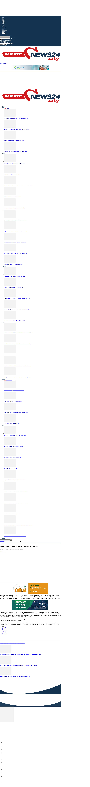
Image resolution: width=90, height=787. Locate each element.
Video (3, 481)
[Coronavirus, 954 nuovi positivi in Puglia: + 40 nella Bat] (10, 285)
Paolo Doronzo (2, 551)
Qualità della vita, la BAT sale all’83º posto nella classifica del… (14, 276)
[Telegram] (29, 555)
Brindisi (3, 22)
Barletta (3, 19)
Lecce (3, 26)
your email (11, 43)
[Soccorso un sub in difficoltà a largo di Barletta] (10, 172)
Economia (4, 266)
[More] (33, 555)
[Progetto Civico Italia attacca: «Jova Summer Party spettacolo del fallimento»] (10, 363)
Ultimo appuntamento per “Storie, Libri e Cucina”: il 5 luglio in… (14, 320)
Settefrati (4, 632)
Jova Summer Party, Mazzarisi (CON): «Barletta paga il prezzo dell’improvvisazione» (18, 332)
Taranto (3, 31)
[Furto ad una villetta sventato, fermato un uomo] (10, 194)
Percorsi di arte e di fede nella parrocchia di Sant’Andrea (13, 264)
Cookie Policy (6, 736)
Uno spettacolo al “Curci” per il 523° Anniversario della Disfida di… (15, 253)
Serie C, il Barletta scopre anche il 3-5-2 (10, 468)
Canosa (3, 23)
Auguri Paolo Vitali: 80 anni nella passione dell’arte (13, 401)
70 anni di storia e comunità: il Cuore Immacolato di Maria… (14, 140)
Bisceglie (3, 21)
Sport (3, 425)
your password (12, 38)
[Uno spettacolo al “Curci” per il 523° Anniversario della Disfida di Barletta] (10, 251)
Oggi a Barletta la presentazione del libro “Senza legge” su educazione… (16, 231)
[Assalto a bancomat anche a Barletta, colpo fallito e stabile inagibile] (10, 161)
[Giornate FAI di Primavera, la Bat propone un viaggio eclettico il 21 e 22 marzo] (10, 240)
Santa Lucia (4, 631)
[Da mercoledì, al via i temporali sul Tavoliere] (10, 421)
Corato (3, 24)
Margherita (4, 27)
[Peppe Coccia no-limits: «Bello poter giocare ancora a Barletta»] (10, 477)
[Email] (22, 555)
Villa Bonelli (4, 633)
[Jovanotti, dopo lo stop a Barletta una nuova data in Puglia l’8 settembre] (10, 205)
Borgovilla (4, 628)
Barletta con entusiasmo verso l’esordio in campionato (13, 446)
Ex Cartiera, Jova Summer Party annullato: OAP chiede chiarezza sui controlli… (17, 343)
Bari (2, 18)
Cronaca (3, 153)
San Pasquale (4, 630)
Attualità (3, 107)
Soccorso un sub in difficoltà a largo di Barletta (12, 174)
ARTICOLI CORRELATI (4, 643)
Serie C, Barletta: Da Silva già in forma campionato (12, 457)
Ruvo (3, 29)
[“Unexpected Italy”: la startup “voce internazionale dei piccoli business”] (10, 307)
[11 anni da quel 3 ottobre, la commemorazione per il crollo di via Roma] (10, 388)
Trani (3, 32)
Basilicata (3, 20)
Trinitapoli (3, 33)
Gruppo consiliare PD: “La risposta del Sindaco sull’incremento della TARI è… (17, 298)
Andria (3, 17)
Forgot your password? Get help (5, 40)
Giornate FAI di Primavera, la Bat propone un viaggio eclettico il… (15, 242)
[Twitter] (14, 555)
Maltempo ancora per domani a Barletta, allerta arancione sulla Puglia (16, 412)
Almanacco (8, 380)
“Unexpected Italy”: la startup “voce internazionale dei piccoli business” (16, 309)
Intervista (7, 108)
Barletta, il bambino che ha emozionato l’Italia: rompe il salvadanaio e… (16, 118)
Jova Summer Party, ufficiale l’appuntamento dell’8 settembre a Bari (15, 151)
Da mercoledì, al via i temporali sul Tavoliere (11, 423)
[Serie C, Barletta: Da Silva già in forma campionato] (10, 455)
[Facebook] (10, 555)
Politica (3, 322)
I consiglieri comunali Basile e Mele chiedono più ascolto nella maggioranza (17, 377)
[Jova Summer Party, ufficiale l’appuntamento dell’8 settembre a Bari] (10, 149)
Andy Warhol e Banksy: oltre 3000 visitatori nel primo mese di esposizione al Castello (18, 665)
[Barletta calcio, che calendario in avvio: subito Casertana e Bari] (10, 433)
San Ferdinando (4, 30)
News (3, 541)
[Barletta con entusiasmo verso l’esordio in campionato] (10, 444)
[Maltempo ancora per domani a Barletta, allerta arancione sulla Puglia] (10, 410)
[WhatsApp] (18, 555)
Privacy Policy (2, 736)
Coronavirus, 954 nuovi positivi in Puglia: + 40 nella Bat (13, 287)
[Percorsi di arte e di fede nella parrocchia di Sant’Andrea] (10, 262)
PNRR (3, 629)
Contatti (3, 538)
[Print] (25, 555)
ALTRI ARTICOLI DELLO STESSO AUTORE (17, 643)
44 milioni (4, 627)
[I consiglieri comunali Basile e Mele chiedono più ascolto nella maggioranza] (10, 374)
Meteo (11, 380)
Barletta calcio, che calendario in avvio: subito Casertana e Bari (15, 435)
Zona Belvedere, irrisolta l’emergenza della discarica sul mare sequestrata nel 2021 (18, 185)
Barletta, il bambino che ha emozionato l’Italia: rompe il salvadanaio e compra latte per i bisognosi (21, 654)
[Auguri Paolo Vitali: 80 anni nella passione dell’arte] (10, 399)
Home (3, 106)
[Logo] (31, 87)
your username (12, 36)
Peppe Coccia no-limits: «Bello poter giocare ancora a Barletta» (15, 479)
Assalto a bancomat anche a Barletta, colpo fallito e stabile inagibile (15, 163)
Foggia (3, 25)
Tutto (5, 108)
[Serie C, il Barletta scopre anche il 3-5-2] (10, 466)
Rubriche (3, 379)
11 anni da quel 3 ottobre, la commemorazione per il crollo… (14, 390)
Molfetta (3, 28)
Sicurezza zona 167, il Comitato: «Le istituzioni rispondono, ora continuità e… (17, 129)
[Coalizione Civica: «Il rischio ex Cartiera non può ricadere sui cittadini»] (10, 352)
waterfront (4, 634)
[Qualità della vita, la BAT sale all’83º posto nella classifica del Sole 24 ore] (10, 274)
